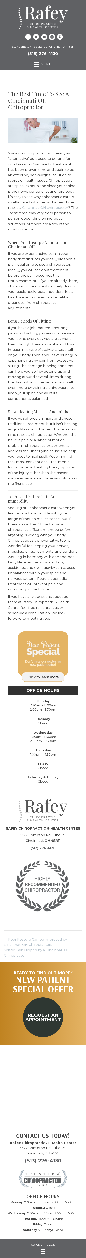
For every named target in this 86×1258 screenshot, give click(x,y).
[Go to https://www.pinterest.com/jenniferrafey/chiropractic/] (60, 37)
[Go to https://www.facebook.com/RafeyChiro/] (28, 37)
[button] (43, 1017)
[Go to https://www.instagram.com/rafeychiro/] (52, 37)
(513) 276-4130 (43, 53)
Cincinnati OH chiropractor (45, 208)
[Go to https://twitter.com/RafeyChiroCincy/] (36, 37)
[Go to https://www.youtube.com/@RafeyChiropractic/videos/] (44, 37)
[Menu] (43, 1251)
